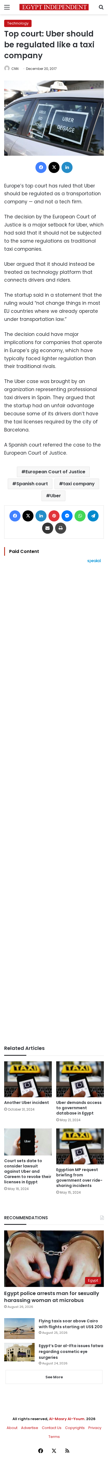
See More (54, 1377)
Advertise (29, 1427)
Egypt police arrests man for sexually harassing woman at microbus (51, 1297)
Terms (54, 1436)
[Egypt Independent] (54, 7)
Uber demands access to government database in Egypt (79, 1108)
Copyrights (75, 1427)
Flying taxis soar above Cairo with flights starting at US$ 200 (70, 1324)
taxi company (79, 484)
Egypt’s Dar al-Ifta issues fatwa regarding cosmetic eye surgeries (71, 1351)
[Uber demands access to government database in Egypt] (80, 1079)
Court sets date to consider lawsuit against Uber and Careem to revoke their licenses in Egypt (27, 1171)
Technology (18, 23)
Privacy (94, 1427)
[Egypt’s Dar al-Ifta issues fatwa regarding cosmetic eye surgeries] (19, 1352)
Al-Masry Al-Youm (66, 1418)
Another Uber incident (26, 1102)
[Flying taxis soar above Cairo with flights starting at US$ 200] (19, 1328)
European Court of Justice (55, 472)
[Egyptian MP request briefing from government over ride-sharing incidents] (80, 1146)
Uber (55, 495)
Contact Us (51, 1427)
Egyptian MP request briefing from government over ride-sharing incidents (79, 1177)
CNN (15, 68)
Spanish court (32, 484)
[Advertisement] (54, 804)
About (12, 1427)
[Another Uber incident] (28, 1079)
